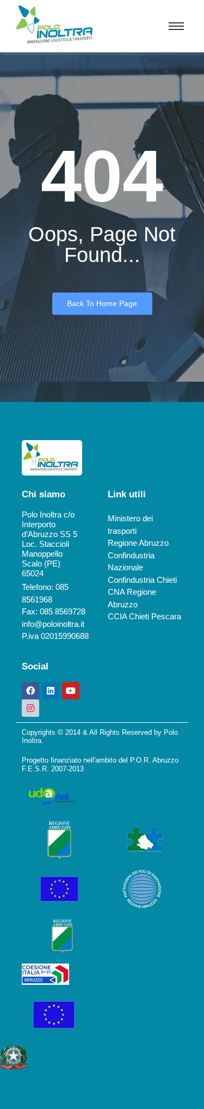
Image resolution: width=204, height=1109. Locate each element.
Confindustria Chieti (142, 579)
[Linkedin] (50, 690)
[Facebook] (30, 690)
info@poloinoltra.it (53, 624)
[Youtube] (70, 690)
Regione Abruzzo (138, 542)
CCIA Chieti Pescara (144, 616)
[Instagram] (30, 708)
